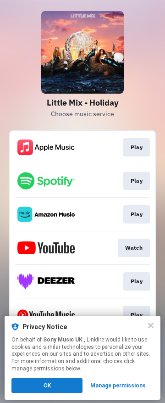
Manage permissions (118, 385)
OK (47, 385)
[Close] (150, 325)
